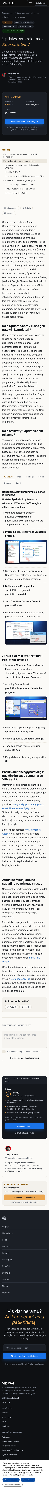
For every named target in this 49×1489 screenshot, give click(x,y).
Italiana (5, 1253)
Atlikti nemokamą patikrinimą (24, 1356)
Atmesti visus (28, 1480)
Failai (4, 1422)
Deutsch (6, 1246)
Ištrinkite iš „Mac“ (12, 172)
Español (6, 1266)
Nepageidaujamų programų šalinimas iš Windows (22, 166)
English (5, 1226)
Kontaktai (6, 1459)
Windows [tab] (8, 477)
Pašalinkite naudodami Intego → (24, 121)
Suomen (6, 1279)
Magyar (6, 1292)
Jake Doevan (13, 74)
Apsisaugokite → (24, 1126)
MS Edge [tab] (30, 477)
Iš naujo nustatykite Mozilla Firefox (19, 184)
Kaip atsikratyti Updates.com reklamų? (19, 161)
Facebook (6, 1402)
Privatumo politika (9, 1446)
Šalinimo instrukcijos (28, 13)
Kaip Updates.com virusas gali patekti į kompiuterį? (20, 155)
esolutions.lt (14, 1398)
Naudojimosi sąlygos (10, 1441)
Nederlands (7, 1233)
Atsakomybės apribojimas (12, 1450)
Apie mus (6, 1437)
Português (7, 1259)
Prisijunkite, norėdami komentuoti (24, 1058)
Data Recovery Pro (20, 979)
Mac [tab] (19, 477)
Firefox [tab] (41, 477)
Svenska (6, 1272)
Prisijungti (40, 3)
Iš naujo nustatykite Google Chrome (20, 189)
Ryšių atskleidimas (9, 1455)
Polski (5, 1239)
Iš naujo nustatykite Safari (16, 193)
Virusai (5, 1413)
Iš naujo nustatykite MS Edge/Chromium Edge (24, 176)
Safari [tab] (18, 483)
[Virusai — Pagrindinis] (9, 3)
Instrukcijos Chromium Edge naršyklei (19, 180)
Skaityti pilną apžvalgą (24, 1133)
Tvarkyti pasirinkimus (12, 1485)
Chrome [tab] (7, 483)
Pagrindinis (8, 13)
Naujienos (6, 1426)
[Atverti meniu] (30, 3)
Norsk (5, 1286)
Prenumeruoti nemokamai (24, 1197)
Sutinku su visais (11, 1480)
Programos (6, 1417)
